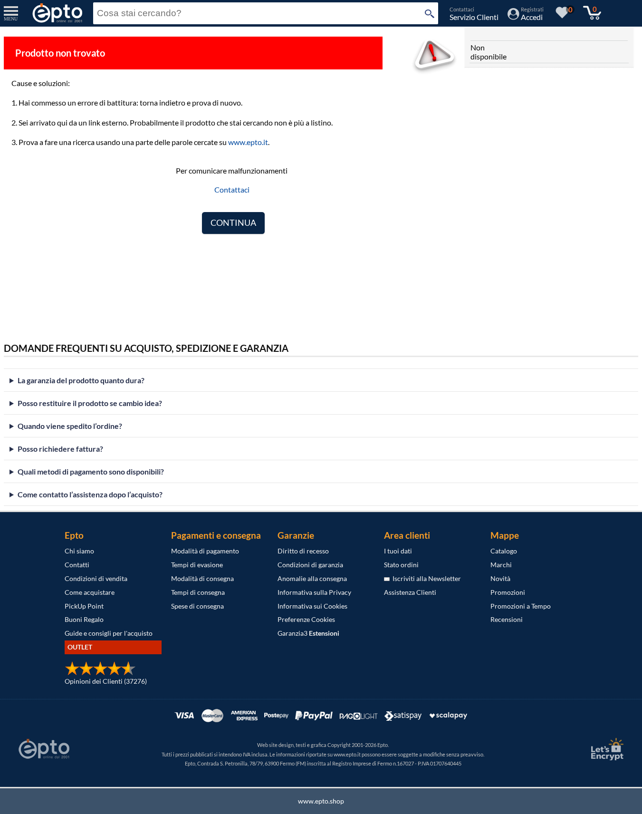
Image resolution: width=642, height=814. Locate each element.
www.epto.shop (321, 801)
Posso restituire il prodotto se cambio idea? (90, 402)
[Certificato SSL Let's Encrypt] (606, 749)
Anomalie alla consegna (312, 578)
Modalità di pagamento (205, 551)
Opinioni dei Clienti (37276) (106, 681)
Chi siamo (79, 551)
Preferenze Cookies (306, 619)
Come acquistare (90, 592)
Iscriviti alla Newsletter (425, 578)
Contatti (77, 565)
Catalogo (503, 551)
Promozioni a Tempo (520, 606)
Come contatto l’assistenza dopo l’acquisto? (90, 494)
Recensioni (506, 619)
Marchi (501, 565)
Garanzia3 (308, 633)
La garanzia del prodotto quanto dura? (81, 380)
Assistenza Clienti (410, 592)
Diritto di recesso (303, 551)
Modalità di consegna (202, 578)
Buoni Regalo (84, 619)
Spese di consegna (197, 606)
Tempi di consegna (198, 592)
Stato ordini (401, 565)
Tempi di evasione (197, 565)
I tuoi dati (398, 551)
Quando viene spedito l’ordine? (70, 425)
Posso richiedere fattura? (60, 448)
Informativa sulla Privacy (314, 592)
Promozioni (507, 592)
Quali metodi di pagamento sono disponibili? (91, 471)
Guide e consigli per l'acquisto (109, 633)
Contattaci (231, 189)
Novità (500, 578)
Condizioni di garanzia (310, 565)
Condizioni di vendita (96, 578)
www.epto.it (248, 141)
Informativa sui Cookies (312, 606)
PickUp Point (84, 606)
